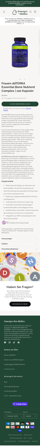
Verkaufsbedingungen (24, 441)
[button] (4, 12)
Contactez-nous (9, 369)
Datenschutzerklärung (16, 438)
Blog (5, 382)
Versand (9, 98)
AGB (25, 438)
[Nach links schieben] (15, 79)
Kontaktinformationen (10, 441)
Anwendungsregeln (10, 391)
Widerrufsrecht (28, 435)
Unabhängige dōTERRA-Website (14, 364)
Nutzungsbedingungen (11, 386)
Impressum (35, 441)
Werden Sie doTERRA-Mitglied (13, 360)
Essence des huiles (17, 435)
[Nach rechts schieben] (24, 79)
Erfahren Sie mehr (20, 304)
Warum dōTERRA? (10, 355)
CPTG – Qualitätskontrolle (13, 396)
